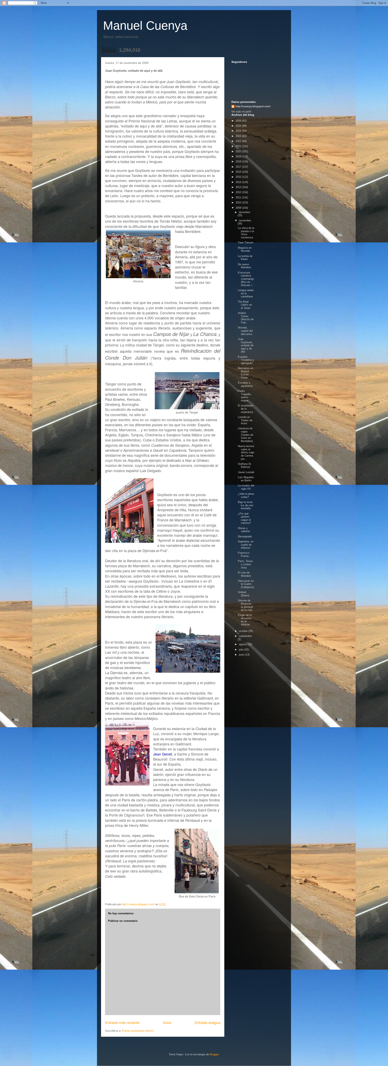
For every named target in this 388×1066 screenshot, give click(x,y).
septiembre (245, 636)
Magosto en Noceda (245, 249)
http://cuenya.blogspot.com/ (253, 106)
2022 (239, 141)
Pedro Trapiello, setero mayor (245, 395)
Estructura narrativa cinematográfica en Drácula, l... (246, 279)
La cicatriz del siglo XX (246, 487)
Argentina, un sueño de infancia (245, 544)
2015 (239, 176)
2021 (239, 146)
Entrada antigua (207, 1023)
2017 (239, 166)
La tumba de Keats (245, 258)
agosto (243, 644)
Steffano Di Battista (244, 465)
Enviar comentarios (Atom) (137, 1030)
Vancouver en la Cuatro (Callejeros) (246, 584)
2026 (239, 120)
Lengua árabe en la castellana (246, 293)
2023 (239, 136)
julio (241, 649)
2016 (239, 171)
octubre (243, 630)
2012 (239, 192)
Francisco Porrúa (243, 554)
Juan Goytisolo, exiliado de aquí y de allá (245, 345)
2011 (239, 197)
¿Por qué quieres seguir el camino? (244, 518)
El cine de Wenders (244, 574)
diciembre (244, 212)
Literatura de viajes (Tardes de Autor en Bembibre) (245, 434)
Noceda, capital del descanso (245, 330)
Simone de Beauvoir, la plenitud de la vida (245, 605)
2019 (239, 156)
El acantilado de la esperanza (245, 408)
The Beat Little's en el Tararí (245, 304)
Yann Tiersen (245, 242)
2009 (239, 207)
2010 (239, 202)
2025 (239, 125)
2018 (239, 161)
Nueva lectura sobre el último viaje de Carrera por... (246, 452)
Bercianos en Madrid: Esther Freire (245, 373)
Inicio (167, 1023)
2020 (239, 151)
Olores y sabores (244, 530)
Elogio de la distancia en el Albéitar (245, 620)
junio (242, 654)
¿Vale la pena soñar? (246, 495)
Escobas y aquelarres (245, 384)
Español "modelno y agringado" (246, 360)
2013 (239, 187)
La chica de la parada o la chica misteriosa (246, 232)
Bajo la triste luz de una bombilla (245, 505)
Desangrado (245, 536)
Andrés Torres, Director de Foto (246, 317)
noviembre (245, 220)
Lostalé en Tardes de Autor (245, 420)
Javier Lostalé (246, 472)
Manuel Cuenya (145, 25)
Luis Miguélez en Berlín (246, 479)
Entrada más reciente (122, 1023)
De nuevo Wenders (244, 266)
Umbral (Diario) (243, 594)
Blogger (214, 1054)
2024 (239, 130)
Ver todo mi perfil (241, 111)
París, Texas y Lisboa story (245, 564)
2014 (239, 182)
